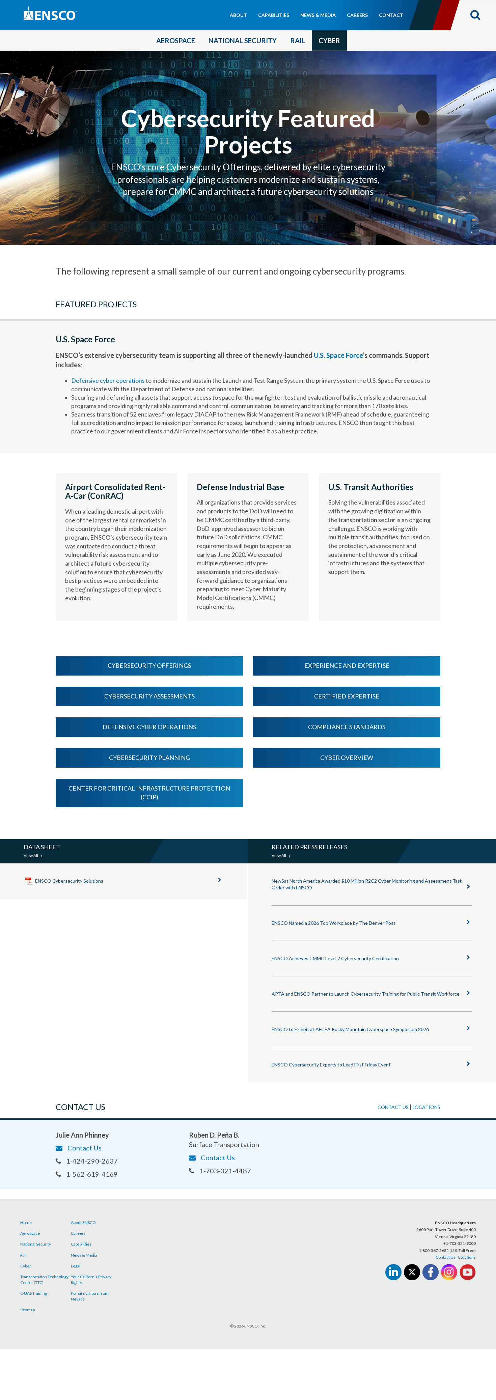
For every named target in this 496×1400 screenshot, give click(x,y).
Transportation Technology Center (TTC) (44, 1279)
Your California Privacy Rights (91, 1279)
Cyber (329, 40)
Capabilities (273, 15)
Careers (357, 15)
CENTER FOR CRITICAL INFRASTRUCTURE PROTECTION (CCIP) (149, 792)
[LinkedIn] (393, 1272)
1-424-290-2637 (92, 1161)
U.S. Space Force (338, 355)
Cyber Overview (346, 757)
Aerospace (175, 40)
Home (26, 1222)
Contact (391, 15)
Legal (75, 1265)
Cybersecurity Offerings (149, 665)
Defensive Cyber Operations (149, 727)
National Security (243, 40)
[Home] (79, 14)
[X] (412, 1272)
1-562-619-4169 (92, 1174)
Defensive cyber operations (108, 380)
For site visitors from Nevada (90, 1296)
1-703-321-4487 (225, 1171)
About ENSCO (83, 1222)
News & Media (318, 15)
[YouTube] (468, 1272)
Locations (426, 1107)
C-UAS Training (33, 1293)
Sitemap (27, 1309)
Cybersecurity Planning (149, 757)
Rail (297, 40)
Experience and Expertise (346, 665)
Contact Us (84, 1148)
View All (31, 855)
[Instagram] (449, 1272)
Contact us (393, 1107)
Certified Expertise (346, 696)
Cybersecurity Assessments (149, 696)
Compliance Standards (346, 727)
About (238, 15)
